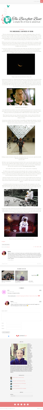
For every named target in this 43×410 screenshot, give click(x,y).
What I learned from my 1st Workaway (19, 383)
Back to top (39, 408)
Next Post (39, 263)
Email (3, 325)
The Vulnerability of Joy (19, 281)
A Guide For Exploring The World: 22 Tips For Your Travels (27, 296)
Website (3, 328)
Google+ (3, 241)
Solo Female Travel (16, 385)
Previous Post (5, 263)
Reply (40, 290)
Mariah (8, 247)
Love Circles (31, 281)
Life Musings (21, 29)
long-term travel (5, 244)
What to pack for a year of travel (18, 377)
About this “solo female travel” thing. (19, 380)
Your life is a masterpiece (6, 281)
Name (3, 323)
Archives (11, 394)
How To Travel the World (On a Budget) (19, 388)
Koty (8, 290)
